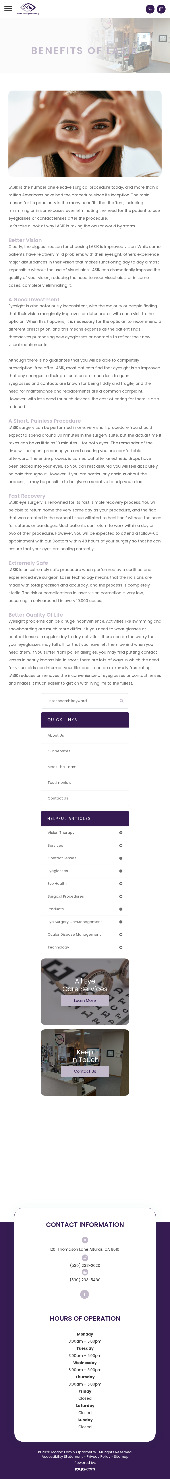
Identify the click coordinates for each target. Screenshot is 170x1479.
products (56, 909)
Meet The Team (62, 766)
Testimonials (59, 782)
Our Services (59, 751)
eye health (57, 883)
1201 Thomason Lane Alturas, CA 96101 (85, 1249)
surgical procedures (66, 896)
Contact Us (58, 798)
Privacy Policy (98, 1456)
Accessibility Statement (62, 1456)
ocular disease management (74, 934)
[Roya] (85, 1469)
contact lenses (62, 858)
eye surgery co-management (75, 921)
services (55, 845)
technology (58, 947)
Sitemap (121, 1456)
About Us (56, 735)
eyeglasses (58, 870)
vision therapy (61, 832)
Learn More (85, 1000)
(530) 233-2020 (85, 1265)
